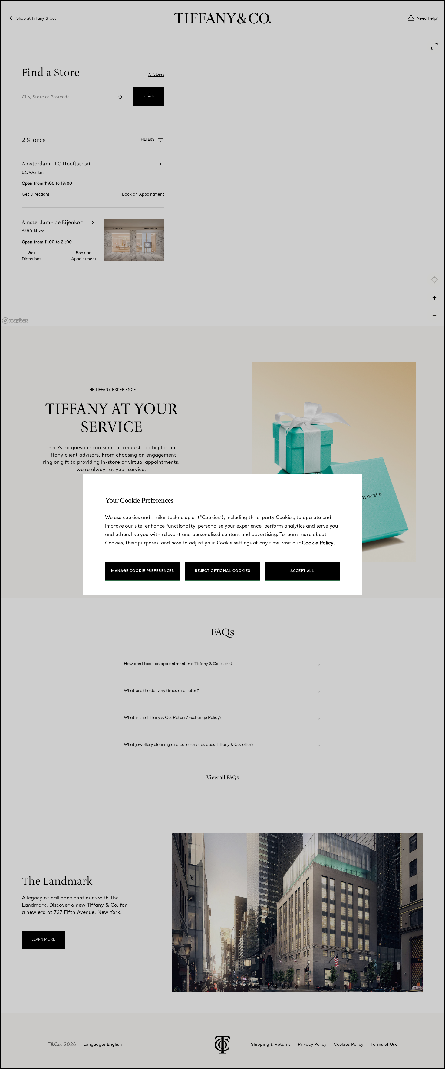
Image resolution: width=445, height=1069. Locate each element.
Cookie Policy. (318, 543)
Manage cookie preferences (142, 571)
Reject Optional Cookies (222, 571)
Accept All (302, 571)
